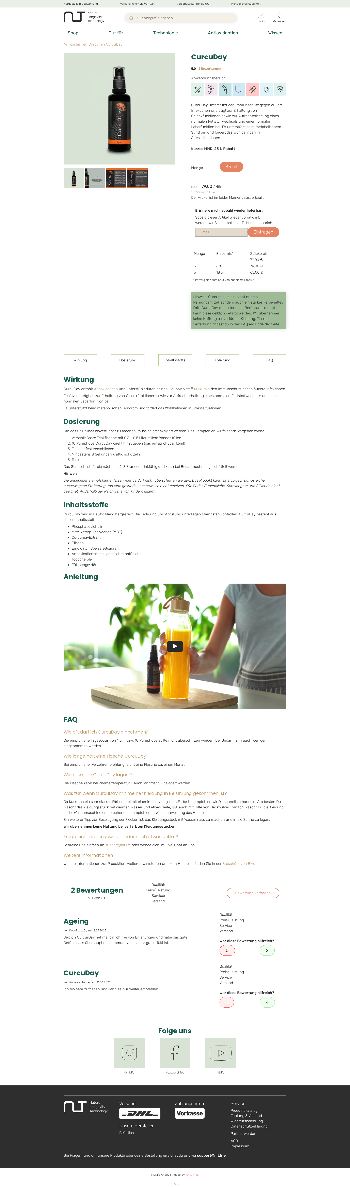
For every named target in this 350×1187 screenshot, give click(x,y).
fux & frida (192, 1174)
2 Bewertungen (209, 68)
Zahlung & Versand (246, 1116)
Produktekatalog (244, 1110)
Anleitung (222, 360)
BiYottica (126, 1133)
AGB (234, 1141)
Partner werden (243, 1133)
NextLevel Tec (175, 1072)
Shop (73, 33)
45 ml (231, 166)
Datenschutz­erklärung (249, 1126)
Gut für (116, 33)
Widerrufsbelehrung (247, 1121)
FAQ (269, 360)
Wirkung (80, 360)
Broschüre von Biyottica (242, 863)
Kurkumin (202, 389)
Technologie (165, 33)
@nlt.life (129, 1072)
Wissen (275, 33)
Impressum (240, 1146)
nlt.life (220, 1072)
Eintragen (263, 232)
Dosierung (127, 360)
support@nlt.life (118, 845)
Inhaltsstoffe (175, 360)
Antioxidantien (223, 33)
